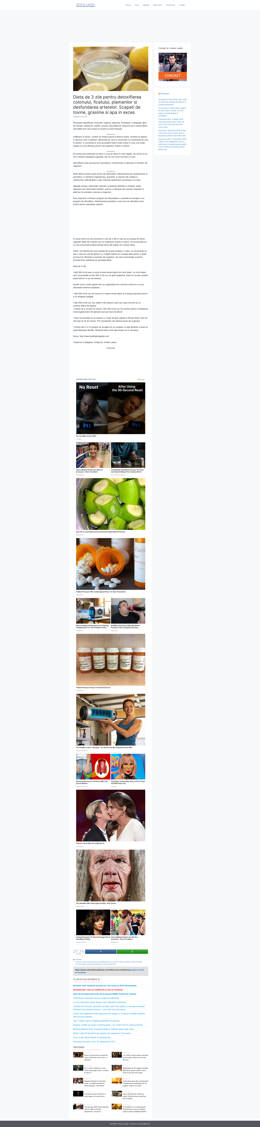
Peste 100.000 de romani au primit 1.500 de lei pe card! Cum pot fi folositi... (134, 1096)
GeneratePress (144, 1124)
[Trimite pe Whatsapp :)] (132, 951)
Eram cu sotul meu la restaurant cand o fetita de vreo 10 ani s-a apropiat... (96, 1057)
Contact (182, 5)
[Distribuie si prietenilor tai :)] (100, 951)
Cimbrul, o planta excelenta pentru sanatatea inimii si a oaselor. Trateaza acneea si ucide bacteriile (108, 962)
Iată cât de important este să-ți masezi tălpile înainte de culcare (104, 994)
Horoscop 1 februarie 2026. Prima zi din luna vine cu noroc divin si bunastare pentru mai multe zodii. (172, 133)
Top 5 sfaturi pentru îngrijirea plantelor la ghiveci (96, 1021)
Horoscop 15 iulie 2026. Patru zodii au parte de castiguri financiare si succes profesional (172, 102)
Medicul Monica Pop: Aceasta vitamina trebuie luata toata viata (103, 1029)
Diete (137, 5)
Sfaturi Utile (157, 5)
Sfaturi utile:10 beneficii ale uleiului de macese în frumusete (102, 1033)
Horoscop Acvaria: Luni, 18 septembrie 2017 (94, 1041)
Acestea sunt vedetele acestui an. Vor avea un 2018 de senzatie (105, 985)
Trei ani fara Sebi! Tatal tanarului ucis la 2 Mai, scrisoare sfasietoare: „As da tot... (96, 1109)
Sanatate (146, 5)
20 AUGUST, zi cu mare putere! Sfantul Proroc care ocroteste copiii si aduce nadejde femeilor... (135, 1109)
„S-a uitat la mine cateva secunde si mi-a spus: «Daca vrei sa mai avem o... (135, 1057)
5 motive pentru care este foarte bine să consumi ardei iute (95, 964)
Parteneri (164, 93)
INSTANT (78, 959)
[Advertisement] (130, 25)
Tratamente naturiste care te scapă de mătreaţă (96, 998)
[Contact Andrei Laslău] (172, 81)
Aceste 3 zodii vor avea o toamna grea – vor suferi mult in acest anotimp (108, 1025)
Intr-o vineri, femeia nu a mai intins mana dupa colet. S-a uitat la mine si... (96, 1070)
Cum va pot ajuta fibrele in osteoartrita (91, 1037)
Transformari (170, 5)
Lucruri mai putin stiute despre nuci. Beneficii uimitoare (99, 1002)
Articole (128, 5)
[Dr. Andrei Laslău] (86, 5)
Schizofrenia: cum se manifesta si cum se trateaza (98, 990)
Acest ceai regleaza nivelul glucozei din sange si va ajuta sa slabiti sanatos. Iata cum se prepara (109, 1015)
